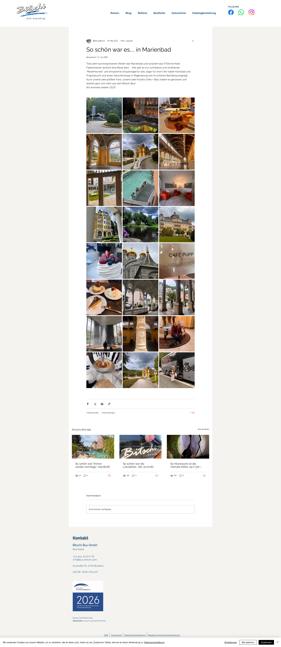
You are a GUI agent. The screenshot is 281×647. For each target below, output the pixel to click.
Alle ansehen (203, 429)
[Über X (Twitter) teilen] (95, 403)
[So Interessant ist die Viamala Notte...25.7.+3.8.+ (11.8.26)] (188, 447)
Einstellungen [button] (231, 642)
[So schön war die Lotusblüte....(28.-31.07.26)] (140, 447)
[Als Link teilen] (109, 403)
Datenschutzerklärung (134, 635)
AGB (106, 635)
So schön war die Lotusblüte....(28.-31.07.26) (138, 465)
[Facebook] (231, 12)
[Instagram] (251, 12)
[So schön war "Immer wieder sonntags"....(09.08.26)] (93, 447)
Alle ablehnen (248, 642)
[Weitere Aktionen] (193, 41)
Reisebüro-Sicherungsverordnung (164, 635)
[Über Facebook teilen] (87, 403)
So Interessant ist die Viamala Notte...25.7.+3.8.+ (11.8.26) (185, 465)
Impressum (116, 635)
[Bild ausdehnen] (104, 115)
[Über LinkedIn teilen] (102, 403)
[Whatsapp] (241, 12)
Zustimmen (266, 642)
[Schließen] (277, 642)
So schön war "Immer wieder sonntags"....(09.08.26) (92, 465)
